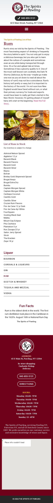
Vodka (8, 293)
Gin (6, 270)
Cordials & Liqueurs (17, 264)
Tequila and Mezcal (16, 287)
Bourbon (9, 259)
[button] (26, 29)
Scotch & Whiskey (15, 282)
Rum (6, 276)
